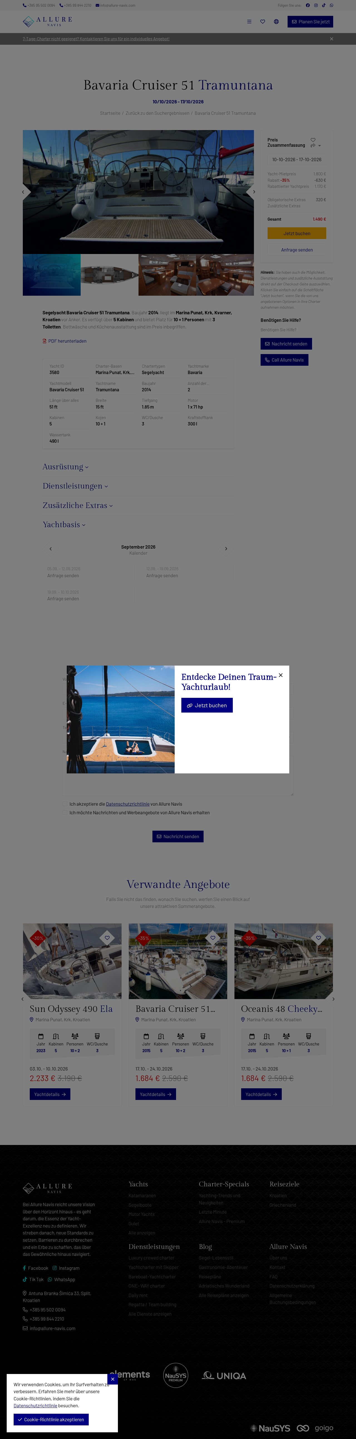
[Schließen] (280, 675)
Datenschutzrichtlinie (35, 1405)
